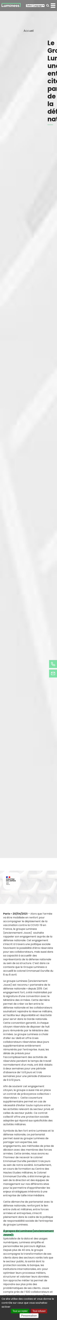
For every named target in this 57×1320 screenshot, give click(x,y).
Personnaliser (29, 1315)
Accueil (29, 31)
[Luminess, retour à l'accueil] (11, 6)
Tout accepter (20, 1311)
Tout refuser (39, 1311)
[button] (47, 5)
